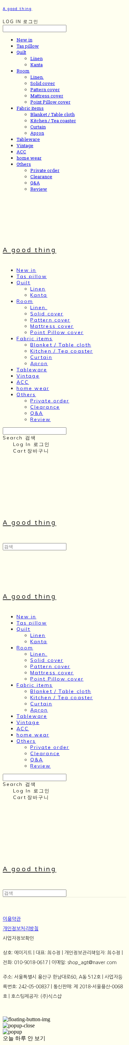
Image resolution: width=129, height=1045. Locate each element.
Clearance (41, 176)
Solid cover (42, 83)
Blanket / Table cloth (52, 114)
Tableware (28, 139)
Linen (36, 58)
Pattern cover (45, 89)
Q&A (35, 183)
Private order (45, 170)
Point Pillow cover (50, 102)
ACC (21, 152)
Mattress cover (46, 96)
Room (23, 71)
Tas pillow (28, 46)
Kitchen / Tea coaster (53, 120)
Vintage (25, 145)
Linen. (37, 77)
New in (24, 40)
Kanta (36, 64)
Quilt (21, 52)
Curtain (38, 127)
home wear (29, 158)
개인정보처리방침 (21, 928)
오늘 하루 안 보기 (24, 1038)
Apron (37, 133)
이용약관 (12, 918)
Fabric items (30, 108)
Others (24, 164)
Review (38, 189)
